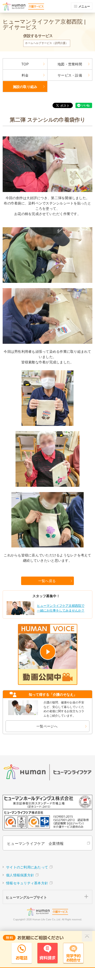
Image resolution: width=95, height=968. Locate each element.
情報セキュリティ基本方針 (27, 883)
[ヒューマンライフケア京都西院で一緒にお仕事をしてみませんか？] (47, 614)
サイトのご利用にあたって (27, 867)
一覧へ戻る (47, 581)
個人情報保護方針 (20, 875)
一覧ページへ (47, 726)
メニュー (84, 6)
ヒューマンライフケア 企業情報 (35, 843)
